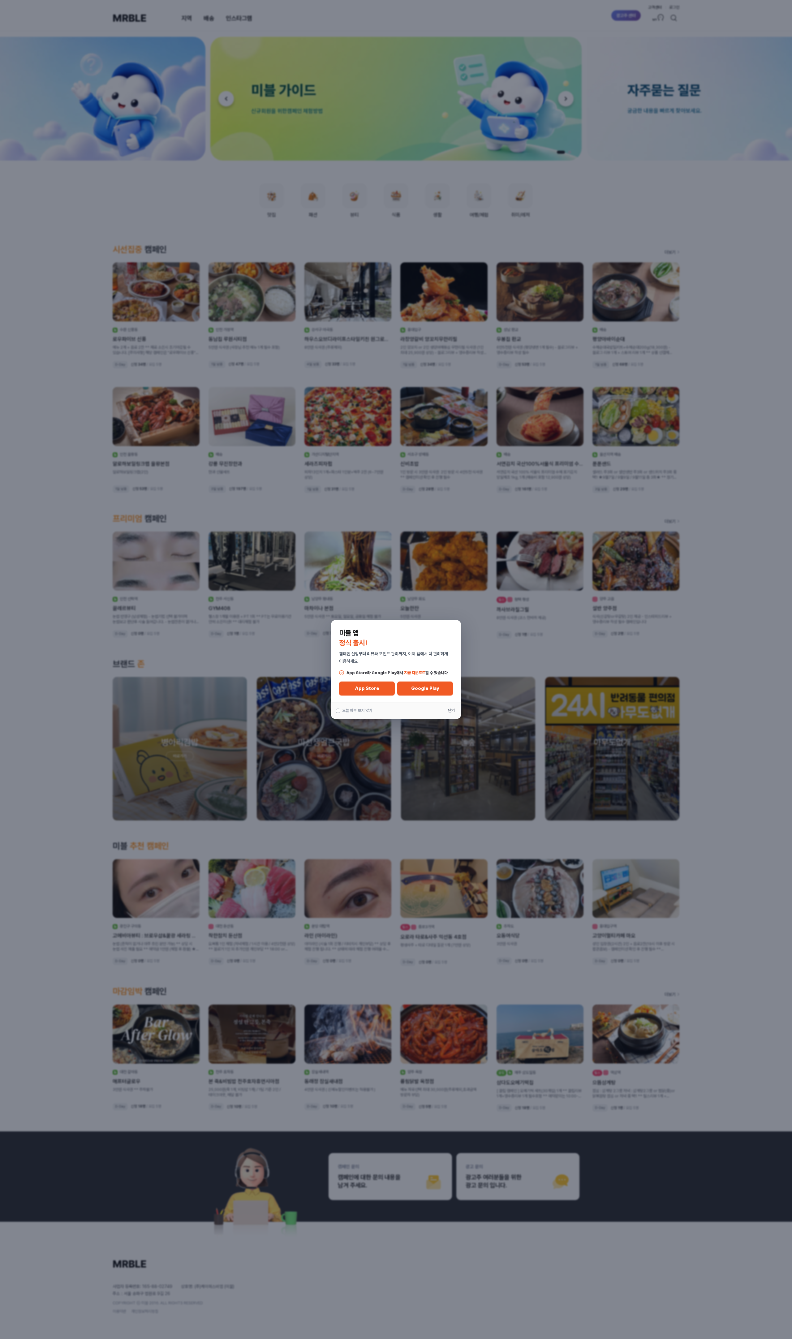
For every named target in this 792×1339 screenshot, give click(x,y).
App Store (367, 688)
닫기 (451, 710)
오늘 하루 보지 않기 (357, 710)
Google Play (425, 688)
